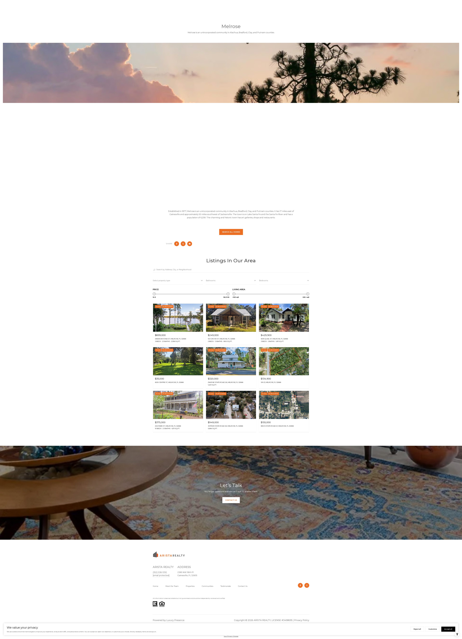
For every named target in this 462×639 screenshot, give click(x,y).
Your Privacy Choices (231, 636)
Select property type (161, 280)
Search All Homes (231, 232)
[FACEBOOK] (300, 585)
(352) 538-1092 (160, 572)
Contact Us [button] (231, 500)
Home (155, 586)
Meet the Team (172, 586)
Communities (207, 586)
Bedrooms (263, 280)
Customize (432, 629)
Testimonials (225, 586)
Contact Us (242, 586)
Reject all (417, 629)
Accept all (448, 629)
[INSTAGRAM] (306, 585)
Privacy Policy (301, 620)
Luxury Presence (175, 620)
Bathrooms (210, 280)
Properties (190, 586)
